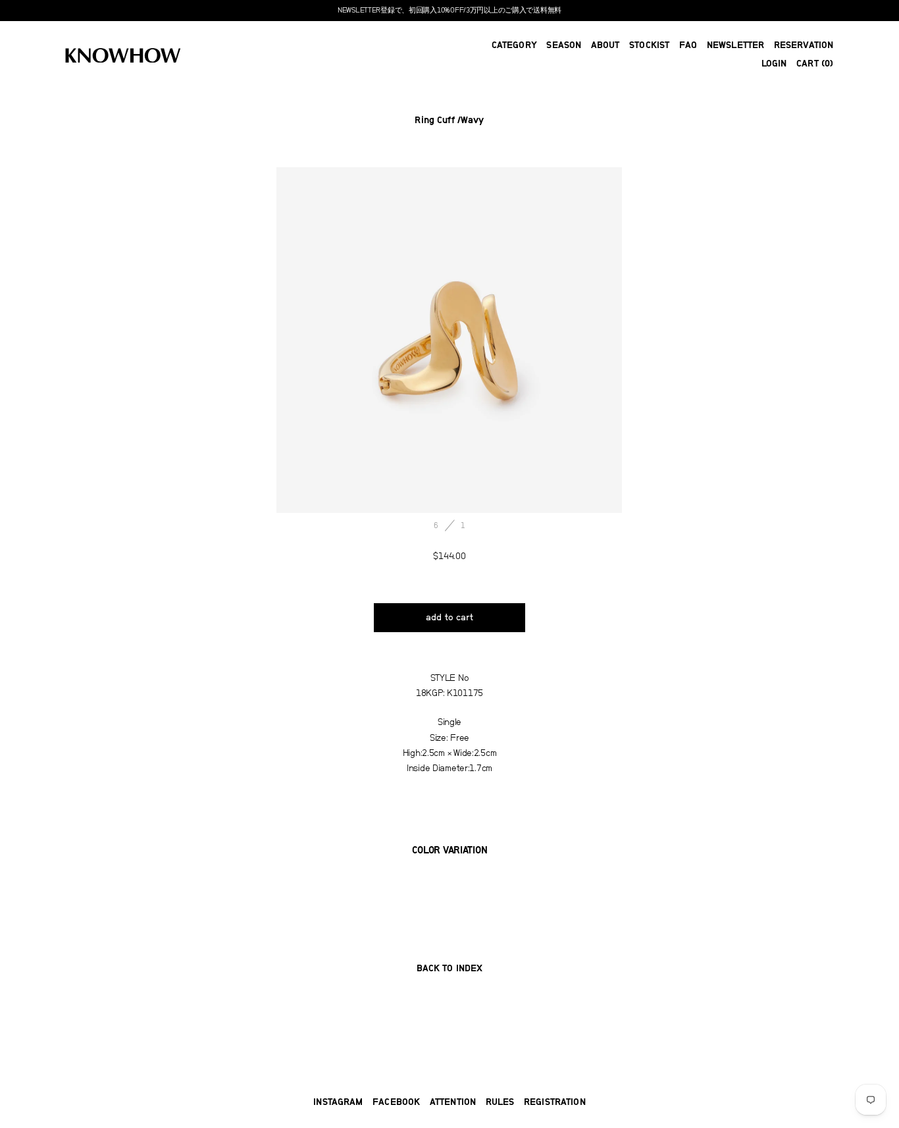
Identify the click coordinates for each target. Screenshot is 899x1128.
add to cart (449, 617)
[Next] (536, 340)
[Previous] (363, 340)
